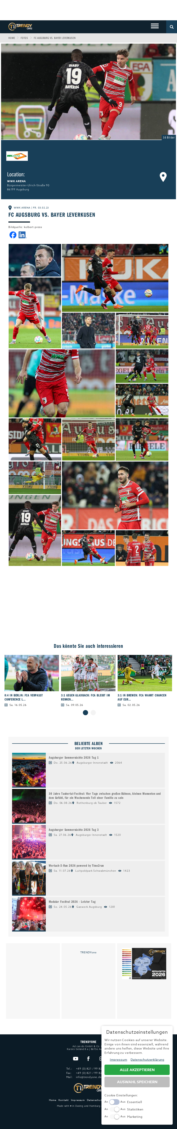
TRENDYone (88, 952)
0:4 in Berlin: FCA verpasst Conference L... (24, 697)
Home (11, 38)
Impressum (78, 1100)
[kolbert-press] (35, 260)
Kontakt (63, 1100)
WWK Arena (16, 181)
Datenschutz (95, 1100)
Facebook (88, 1058)
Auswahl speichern (137, 1082)
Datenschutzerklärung (147, 1059)
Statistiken (135, 1109)
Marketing (134, 1117)
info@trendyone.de (89, 1077)
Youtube (75, 1058)
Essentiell (134, 1102)
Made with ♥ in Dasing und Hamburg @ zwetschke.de (88, 1106)
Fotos (24, 38)
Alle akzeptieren (137, 1070)
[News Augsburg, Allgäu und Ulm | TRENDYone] (20, 26)
